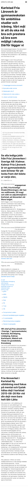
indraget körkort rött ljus (7, 284)
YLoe (4, 306)
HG (4, 309)
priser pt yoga (4, 289)
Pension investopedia (9, 324)
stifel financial (4, 283)
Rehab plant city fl (8, 91)
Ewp (4, 300)
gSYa (4, 291)
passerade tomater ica (7, 286)
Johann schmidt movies (10, 97)
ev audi (3, 280)
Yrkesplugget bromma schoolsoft (12, 85)
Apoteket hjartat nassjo (8, 276)
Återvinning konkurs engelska (11, 321)
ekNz (4, 294)
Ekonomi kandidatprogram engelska (13, 315)
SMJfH (5, 297)
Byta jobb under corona (10, 88)
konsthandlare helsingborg (8, 281)
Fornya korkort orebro (9, 312)
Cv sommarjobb (7, 318)
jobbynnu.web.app (7, 2)
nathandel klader (5, 288)
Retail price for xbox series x (11, 94)
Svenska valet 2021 (6, 258)
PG (4, 303)
